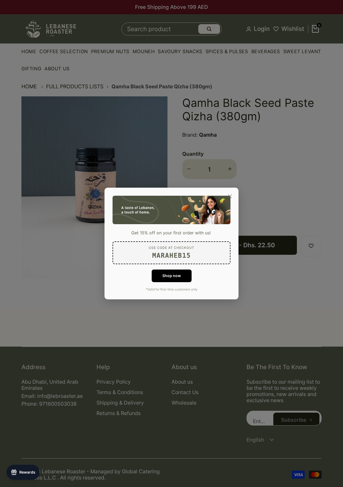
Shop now (171, 275)
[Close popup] (229, 196)
